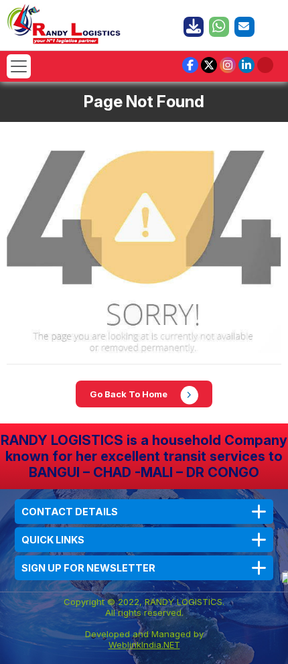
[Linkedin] (246, 65)
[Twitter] (209, 65)
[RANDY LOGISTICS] (64, 22)
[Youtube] (265, 65)
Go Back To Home (129, 394)
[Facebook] (190, 65)
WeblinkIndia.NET (144, 644)
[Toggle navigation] (19, 66)
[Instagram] (228, 65)
